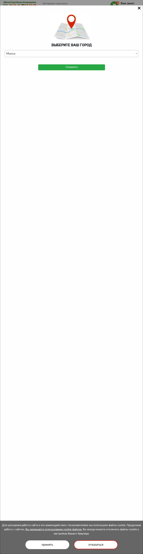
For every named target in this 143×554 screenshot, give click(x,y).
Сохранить (72, 67)
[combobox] (71, 53)
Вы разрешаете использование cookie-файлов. (53, 529)
